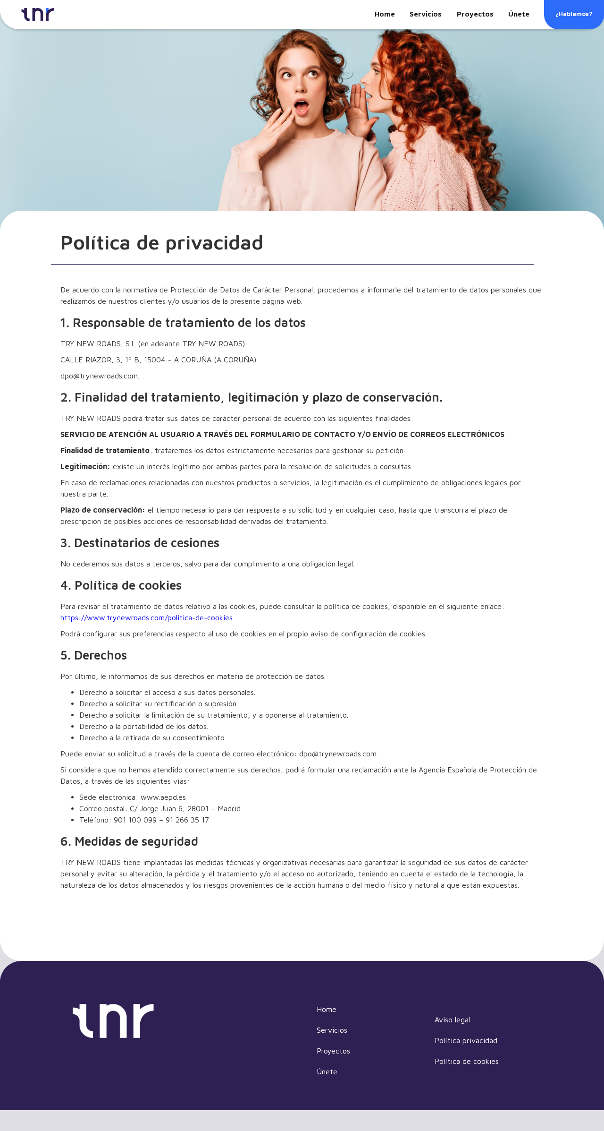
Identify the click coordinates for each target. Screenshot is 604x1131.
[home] (38, 14)
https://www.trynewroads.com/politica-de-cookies (146, 617)
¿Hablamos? (574, 13)
